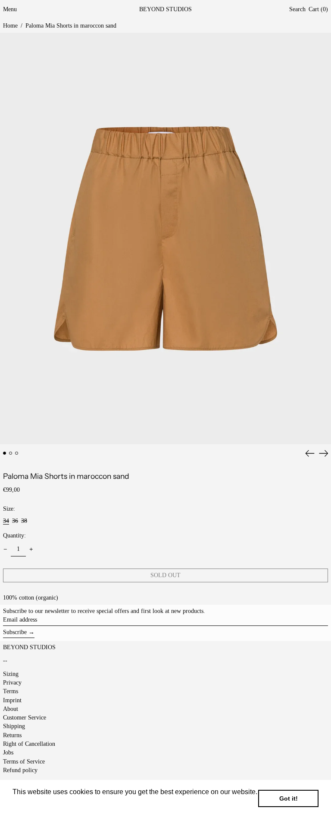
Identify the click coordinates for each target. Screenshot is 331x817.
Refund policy (20, 770)
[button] (297, 9)
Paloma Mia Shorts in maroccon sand (70, 25)
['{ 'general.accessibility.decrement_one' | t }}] (5, 549)
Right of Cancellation (29, 744)
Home (10, 25)
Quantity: (14, 535)
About (10, 709)
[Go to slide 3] (16, 453)
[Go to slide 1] (4, 453)
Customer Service (24, 717)
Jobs (8, 752)
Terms (10, 691)
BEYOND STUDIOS (165, 9)
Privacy (12, 682)
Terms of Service (24, 761)
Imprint (12, 700)
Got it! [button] (288, 798)
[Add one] (31, 549)
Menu (10, 9)
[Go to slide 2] (10, 453)
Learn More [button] (31, 803)
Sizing (11, 674)
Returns (12, 735)
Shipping (14, 726)
